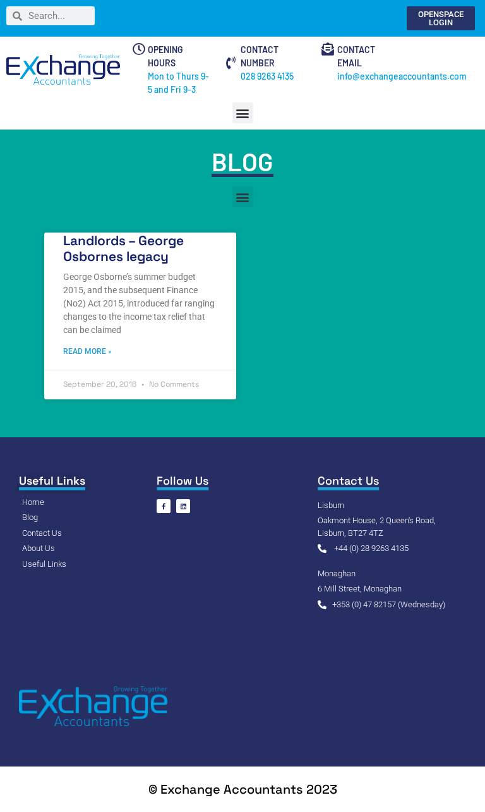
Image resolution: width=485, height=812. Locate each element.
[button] (242, 112)
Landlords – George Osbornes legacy (123, 248)
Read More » (87, 351)
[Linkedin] (183, 506)
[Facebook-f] (164, 506)
